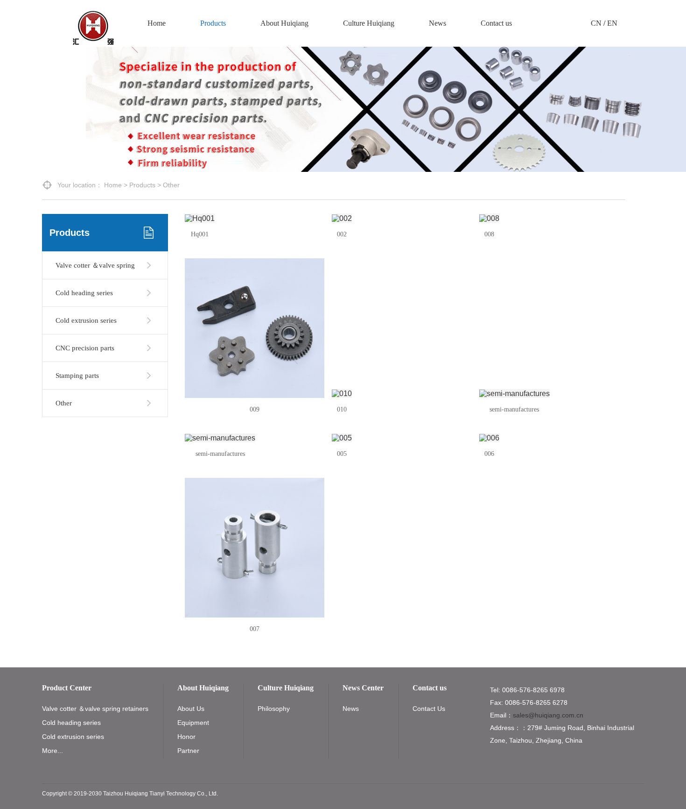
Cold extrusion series (86, 320)
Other (64, 403)
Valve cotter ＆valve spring (95, 265)
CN (596, 23)
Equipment (193, 722)
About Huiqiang (284, 23)
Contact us (496, 23)
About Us (190, 708)
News (437, 23)
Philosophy (274, 708)
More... (52, 750)
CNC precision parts (85, 348)
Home (156, 23)
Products (213, 23)
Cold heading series (84, 293)
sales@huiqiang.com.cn (548, 715)
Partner (188, 750)
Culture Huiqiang (368, 23)
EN (612, 23)
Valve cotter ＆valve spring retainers (95, 708)
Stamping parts (77, 375)
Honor (186, 736)
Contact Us (429, 708)
